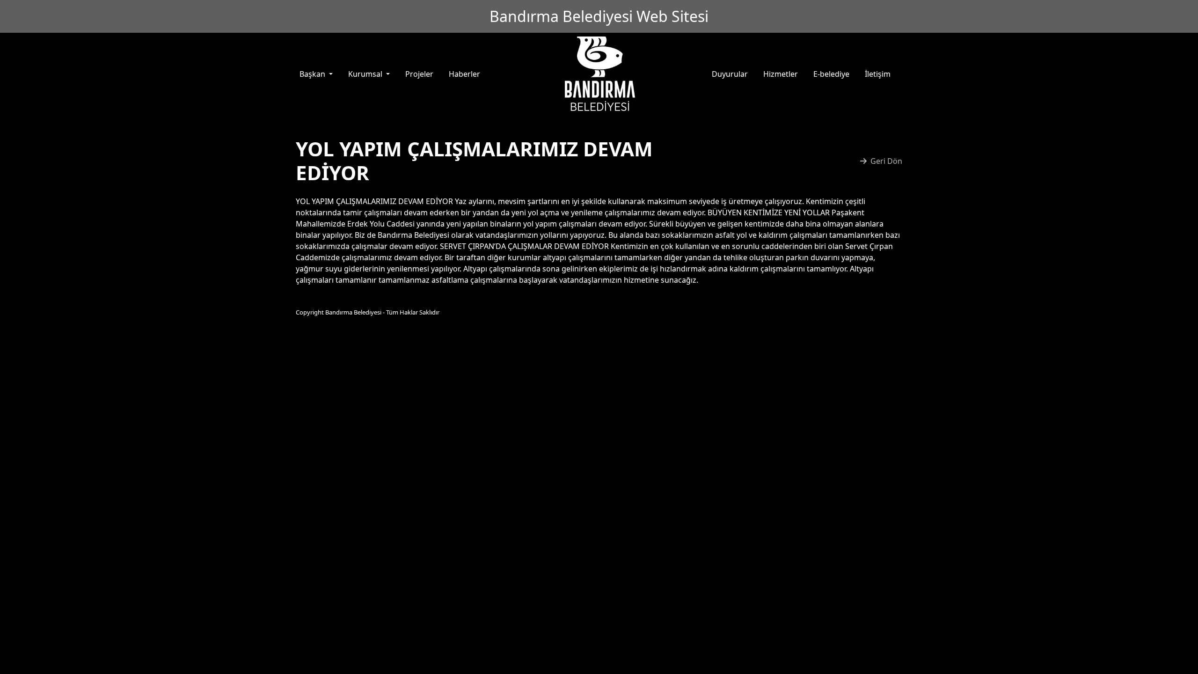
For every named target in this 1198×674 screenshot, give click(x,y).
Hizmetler (780, 74)
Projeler (419, 74)
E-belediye (831, 74)
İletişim (878, 74)
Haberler (464, 74)
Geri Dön (886, 161)
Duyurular (730, 74)
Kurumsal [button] (366, 74)
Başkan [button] (313, 74)
